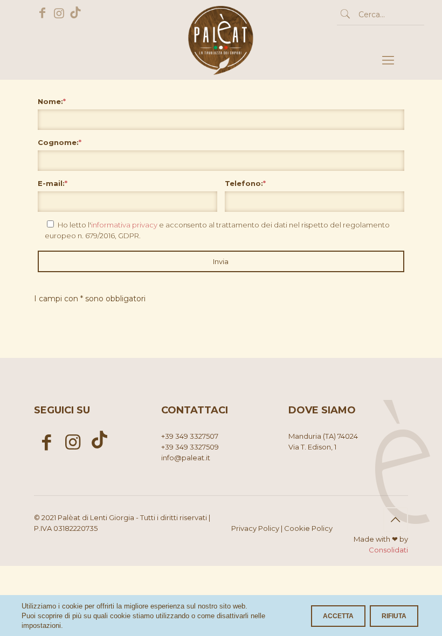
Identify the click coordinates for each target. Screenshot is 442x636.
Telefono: (245, 183)
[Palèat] (221, 60)
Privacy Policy (255, 528)
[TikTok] (75, 13)
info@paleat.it (185, 457)
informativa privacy (124, 224)
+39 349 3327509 (190, 447)
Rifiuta (394, 616)
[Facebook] (42, 13)
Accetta (338, 616)
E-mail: (52, 183)
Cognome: (59, 142)
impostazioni (41, 625)
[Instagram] (59, 13)
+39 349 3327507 (189, 436)
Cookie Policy (308, 528)
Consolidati (388, 549)
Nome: (52, 101)
